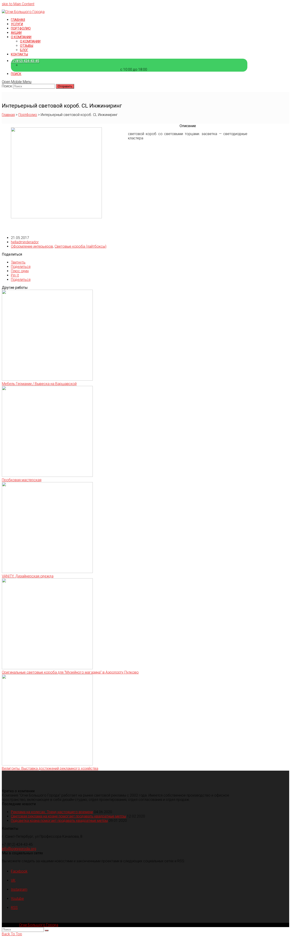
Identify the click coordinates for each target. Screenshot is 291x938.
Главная (8, 115)
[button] (18, 262)
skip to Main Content (18, 4)
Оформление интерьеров (32, 246)
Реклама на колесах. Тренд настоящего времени (52, 812)
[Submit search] (46, 930)
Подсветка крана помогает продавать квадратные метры (59, 820)
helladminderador (25, 242)
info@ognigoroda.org (19, 849)
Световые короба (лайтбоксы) (80, 246)
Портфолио (27, 115)
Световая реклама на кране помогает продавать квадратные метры (68, 816)
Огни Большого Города (38, 925)
